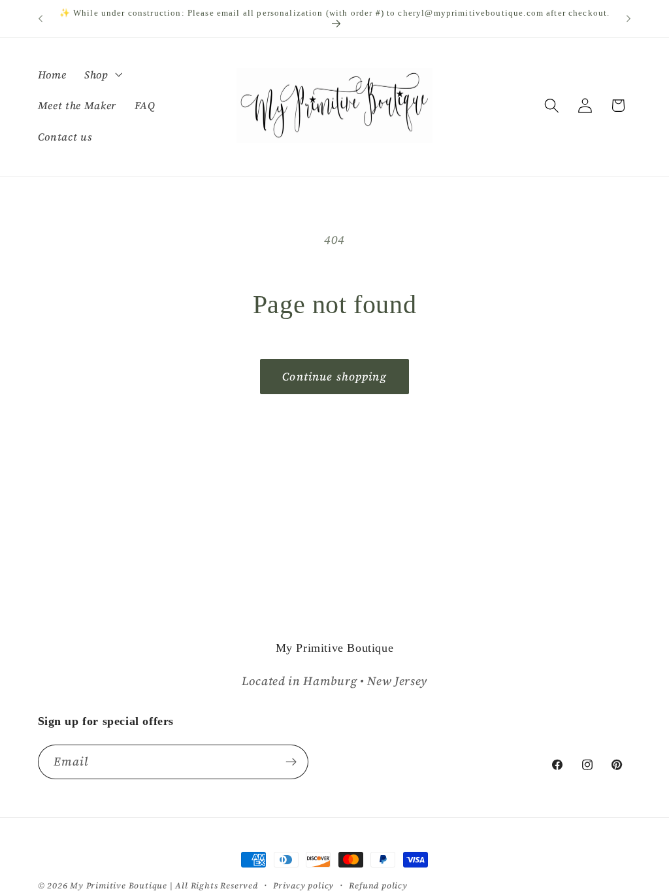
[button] (102, 74)
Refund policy (378, 885)
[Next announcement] (628, 19)
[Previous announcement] (40, 19)
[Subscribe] (291, 762)
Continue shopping (334, 376)
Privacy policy (303, 885)
